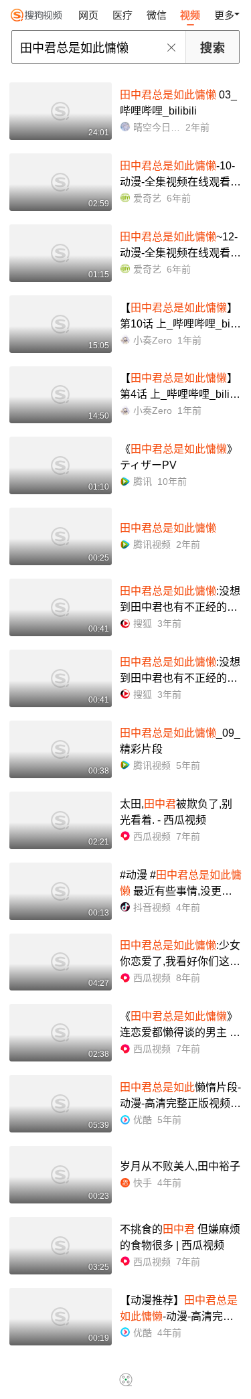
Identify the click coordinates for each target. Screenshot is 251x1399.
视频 (190, 15)
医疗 (122, 15)
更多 (224, 15)
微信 (157, 15)
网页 (88, 15)
